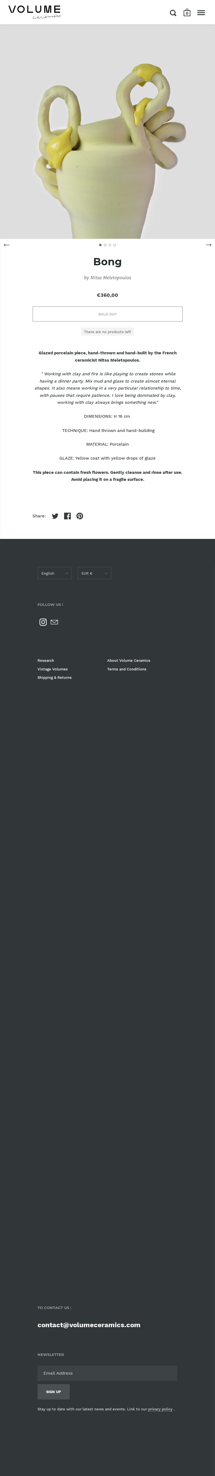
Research (46, 660)
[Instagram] (43, 622)
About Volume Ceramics (128, 660)
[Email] (54, 622)
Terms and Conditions (126, 669)
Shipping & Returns (55, 677)
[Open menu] (201, 13)
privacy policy (160, 1409)
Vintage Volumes (53, 669)
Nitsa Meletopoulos (110, 277)
